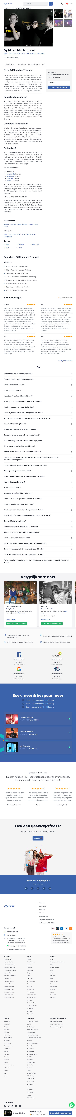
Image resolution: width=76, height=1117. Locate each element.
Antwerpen (7, 1067)
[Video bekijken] (28, 28)
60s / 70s (35, 245)
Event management (32, 1043)
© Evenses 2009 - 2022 (46, 923)
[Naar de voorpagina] (8, 3)
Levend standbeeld (32, 1021)
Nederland (7, 1021)
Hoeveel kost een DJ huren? (14, 385)
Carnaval (29, 967)
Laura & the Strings (10, 605)
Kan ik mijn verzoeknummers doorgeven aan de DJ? (23, 413)
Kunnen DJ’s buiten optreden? (15, 424)
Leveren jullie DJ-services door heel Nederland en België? (26, 465)
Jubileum (29, 986)
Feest (36, 224)
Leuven (6, 1076)
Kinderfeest (30, 989)
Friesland (6, 1059)
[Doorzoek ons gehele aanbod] (51, 4)
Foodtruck (30, 1059)
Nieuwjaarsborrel (32, 994)
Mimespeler (30, 1051)
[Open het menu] (71, 4)
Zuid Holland (7, 1043)
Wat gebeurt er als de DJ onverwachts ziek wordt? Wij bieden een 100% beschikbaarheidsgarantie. (31, 458)
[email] (26, 888)
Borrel (28, 964)
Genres (52, 956)
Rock (51, 964)
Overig (6, 226)
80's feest (30, 1011)
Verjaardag (30, 1008)
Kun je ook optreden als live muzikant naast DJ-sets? (23, 549)
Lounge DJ (10, 178)
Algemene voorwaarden (46, 919)
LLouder (41, 605)
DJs (23, 53)
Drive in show (31, 1076)
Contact (41, 903)
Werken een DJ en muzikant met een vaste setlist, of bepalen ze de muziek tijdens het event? (36, 561)
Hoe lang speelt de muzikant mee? (17, 538)
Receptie (29, 1000)
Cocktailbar (30, 1065)
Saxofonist (30, 1092)
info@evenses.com (19, 949)
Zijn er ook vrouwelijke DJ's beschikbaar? (19, 446)
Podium (29, 1067)
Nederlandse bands (56, 1021)
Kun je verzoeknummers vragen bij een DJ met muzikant (25, 543)
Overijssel (6, 1054)
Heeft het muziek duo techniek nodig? (18, 374)
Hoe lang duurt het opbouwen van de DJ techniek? (23, 401)
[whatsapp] (32, 888)
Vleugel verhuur (31, 1073)
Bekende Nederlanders (58, 1019)
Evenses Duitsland (9, 964)
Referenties (42, 906)
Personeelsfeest (32, 997)
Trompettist (40, 53)
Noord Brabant (8, 1046)
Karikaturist (30, 1048)
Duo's (19, 53)
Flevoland (6, 1048)
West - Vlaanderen (9, 1065)
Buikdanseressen (32, 1054)
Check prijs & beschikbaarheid (16, 623)
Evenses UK (7, 978)
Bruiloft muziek (54, 967)
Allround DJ (11, 174)
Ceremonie (30, 970)
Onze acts (30, 1019)
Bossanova (53, 986)
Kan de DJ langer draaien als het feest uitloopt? (22, 435)
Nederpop (53, 997)
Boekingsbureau (8, 994)
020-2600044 (21, 938)
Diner (28, 975)
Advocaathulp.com (9, 992)
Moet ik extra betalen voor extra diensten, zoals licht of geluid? (27, 418)
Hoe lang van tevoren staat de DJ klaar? (19, 407)
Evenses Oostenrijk (9, 967)
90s (7, 248)
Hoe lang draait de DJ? (12, 390)
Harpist (29, 1095)
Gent (5, 1073)
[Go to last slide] (6, 28)
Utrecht (6, 1027)
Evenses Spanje (8, 984)
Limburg (6, 1057)
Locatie (6, 1019)
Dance (21, 245)
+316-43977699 (21, 946)
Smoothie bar (31, 1062)
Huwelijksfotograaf (32, 1029)
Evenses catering (9, 997)
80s (20, 248)
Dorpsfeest (30, 978)
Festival (30, 224)
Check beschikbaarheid (59, 87)
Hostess (29, 1040)
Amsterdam (7, 1024)
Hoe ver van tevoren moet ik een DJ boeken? (21, 429)
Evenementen (31, 981)
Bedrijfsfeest (22, 224)
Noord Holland (8, 1037)
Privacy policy (43, 916)
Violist (29, 1087)
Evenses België (8, 962)
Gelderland (7, 1035)
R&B (51, 978)
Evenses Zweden (9, 973)
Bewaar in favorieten (12, 57)
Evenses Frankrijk (9, 981)
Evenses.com (7, 959)
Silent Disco (30, 1078)
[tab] (26, 45)
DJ (13, 8)
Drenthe (6, 1051)
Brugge (6, 1070)
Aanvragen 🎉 (38, 838)
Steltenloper (30, 1027)
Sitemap (41, 913)
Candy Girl (30, 1046)
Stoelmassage (31, 1032)
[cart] (67, 3)
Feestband (30, 1089)
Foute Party (30, 1081)
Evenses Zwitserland (10, 970)
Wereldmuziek (31, 1097)
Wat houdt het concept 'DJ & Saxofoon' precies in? (23, 452)
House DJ (50, 609)
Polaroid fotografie (32, 1035)
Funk (51, 984)
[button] (48, 616)
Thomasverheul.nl (9, 986)
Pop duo (12, 609)
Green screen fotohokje (34, 1037)
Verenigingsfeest (32, 1005)
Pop (7, 245)
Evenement (13, 224)
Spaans (52, 989)
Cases (29, 1070)
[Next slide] (50, 28)
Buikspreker (30, 1084)
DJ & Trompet (30, 53)
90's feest (30, 1014)
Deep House (54, 981)
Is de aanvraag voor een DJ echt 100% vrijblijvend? (23, 441)
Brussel (6, 1062)
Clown (29, 1024)
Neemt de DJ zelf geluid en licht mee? (18, 396)
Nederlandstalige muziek (57, 962)
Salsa (51, 970)
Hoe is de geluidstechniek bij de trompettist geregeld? (24, 476)
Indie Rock (53, 994)
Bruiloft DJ (10, 176)
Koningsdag (30, 992)
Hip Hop (52, 975)
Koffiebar (29, 1057)
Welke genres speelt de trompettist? (17, 471)
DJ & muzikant (11, 53)
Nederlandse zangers (56, 1027)
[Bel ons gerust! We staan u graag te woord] (62, 3)
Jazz (51, 973)
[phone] (38, 888)
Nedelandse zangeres (56, 1024)
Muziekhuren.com (9, 989)
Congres (29, 973)
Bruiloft (6, 224)
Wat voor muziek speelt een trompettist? (19, 379)
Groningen (7, 1040)
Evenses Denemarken (10, 975)
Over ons (42, 909)
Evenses (6, 8)
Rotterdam (7, 1029)
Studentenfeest (31, 1003)
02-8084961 (20, 940)
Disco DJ (10, 181)
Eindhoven (7, 1032)
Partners (7, 956)
